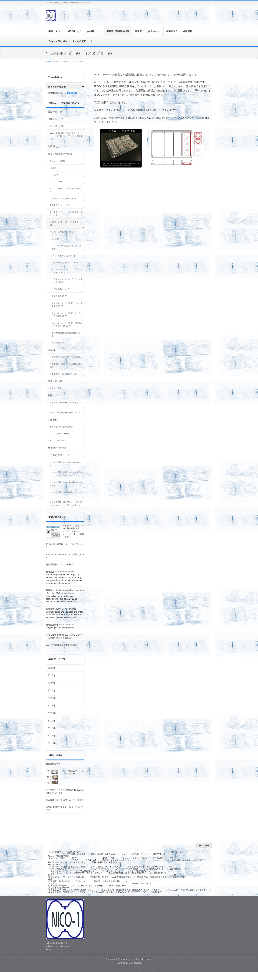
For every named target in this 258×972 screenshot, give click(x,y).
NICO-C (55, 175)
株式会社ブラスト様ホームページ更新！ (65, 800)
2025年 (52, 675)
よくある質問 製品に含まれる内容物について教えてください (66, 474)
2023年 (52, 690)
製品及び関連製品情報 (60, 154)
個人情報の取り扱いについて (62, 427)
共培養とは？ (55, 146)
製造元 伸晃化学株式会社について (65, 412)
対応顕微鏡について (60, 289)
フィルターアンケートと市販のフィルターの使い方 (66, 213)
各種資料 (52, 419)
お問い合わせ (55, 381)
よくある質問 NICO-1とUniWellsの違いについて (65, 464)
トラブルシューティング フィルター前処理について (67, 314)
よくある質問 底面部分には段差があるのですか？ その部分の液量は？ (66, 503)
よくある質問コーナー (60, 455)
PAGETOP (204, 845)
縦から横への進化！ (58, 126)
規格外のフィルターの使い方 (64, 198)
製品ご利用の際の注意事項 (61, 232)
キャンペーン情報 (57, 161)
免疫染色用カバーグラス (60, 205)
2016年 (52, 743)
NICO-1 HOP (57, 182)
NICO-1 (53, 168)
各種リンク (54, 395)
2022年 (52, 698)
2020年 (52, 713)
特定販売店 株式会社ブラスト (63, 374)
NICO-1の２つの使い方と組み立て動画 (66, 247)
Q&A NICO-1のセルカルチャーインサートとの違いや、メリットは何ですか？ (66, 136)
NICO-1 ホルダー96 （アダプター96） (65, 223)
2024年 (52, 682)
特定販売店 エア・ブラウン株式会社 (66, 357)
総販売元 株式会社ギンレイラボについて (66, 404)
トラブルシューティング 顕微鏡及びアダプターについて (67, 324)
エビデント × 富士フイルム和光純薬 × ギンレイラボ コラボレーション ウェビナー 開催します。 (73, 531)
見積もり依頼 (55, 388)
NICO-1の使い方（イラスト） (65, 256)
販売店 (51, 349)
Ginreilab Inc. (125, 959)
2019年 (52, 720)
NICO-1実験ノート (58, 440)
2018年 (52, 728)
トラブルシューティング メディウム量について (67, 304)
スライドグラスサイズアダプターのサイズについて (67, 271)
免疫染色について (59, 343)
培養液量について (59, 296)
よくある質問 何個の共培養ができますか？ (66, 484)
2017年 (52, 735)
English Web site (57, 447)
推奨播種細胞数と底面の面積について (67, 334)
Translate (72, 92)
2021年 (52, 705)
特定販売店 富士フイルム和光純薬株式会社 (66, 365)
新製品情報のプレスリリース (59, 564)
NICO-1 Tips (55, 239)
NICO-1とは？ (55, 119)
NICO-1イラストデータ (60, 434)
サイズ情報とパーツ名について (65, 262)
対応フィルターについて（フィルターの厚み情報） (67, 280)
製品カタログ (55, 111)
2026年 (52, 667)
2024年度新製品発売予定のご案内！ (63, 645)
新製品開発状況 (53, 763)
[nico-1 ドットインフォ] (51, 17)
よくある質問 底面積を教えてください (66, 494)
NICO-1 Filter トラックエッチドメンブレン (66, 190)
